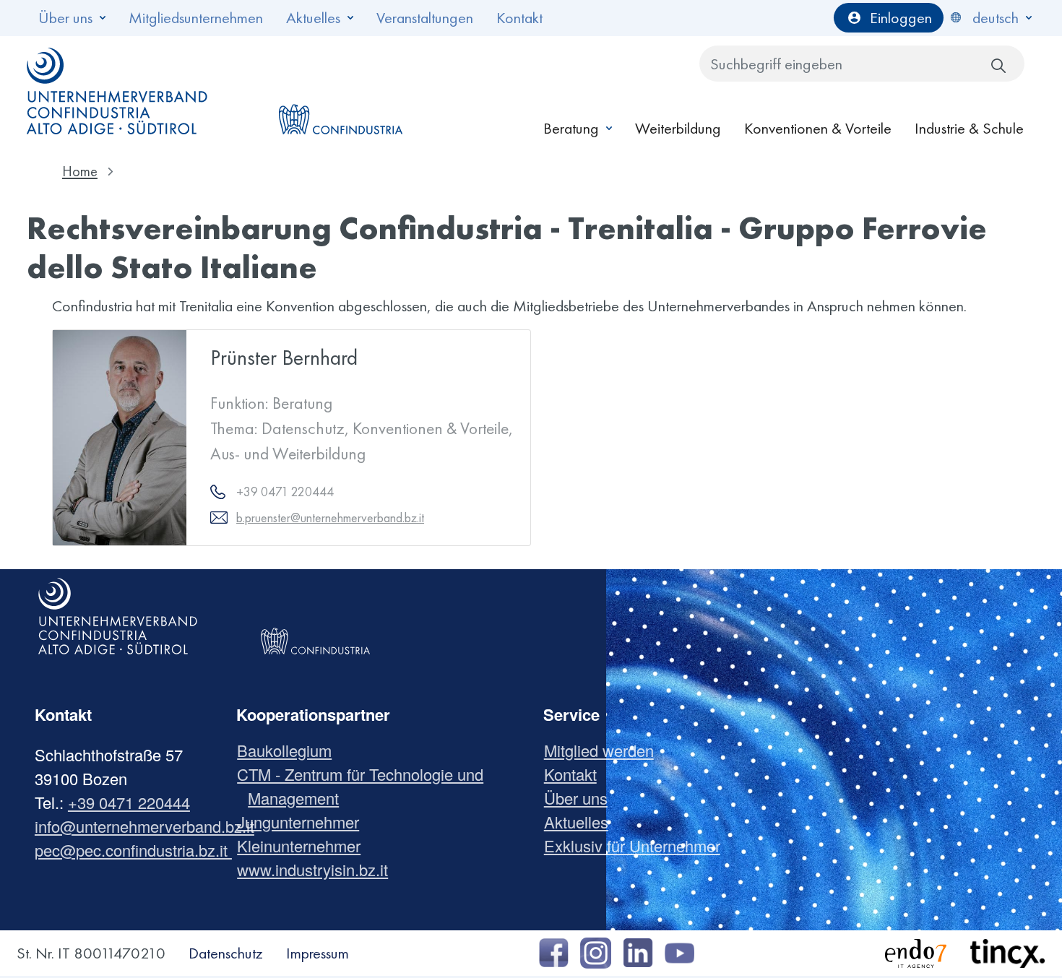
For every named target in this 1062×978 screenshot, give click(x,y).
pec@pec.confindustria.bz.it (133, 850)
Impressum (317, 953)
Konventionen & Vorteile (818, 128)
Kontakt (519, 17)
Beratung (571, 128)
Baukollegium (290, 750)
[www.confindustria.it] (340, 91)
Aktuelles (313, 17)
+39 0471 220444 (129, 802)
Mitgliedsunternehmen (196, 17)
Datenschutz (226, 953)
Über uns (65, 17)
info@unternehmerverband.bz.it (144, 826)
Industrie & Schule (969, 128)
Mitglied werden (604, 750)
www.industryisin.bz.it (318, 869)
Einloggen (901, 17)
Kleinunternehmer (304, 845)
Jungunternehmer (303, 821)
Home (80, 171)
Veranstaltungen (424, 17)
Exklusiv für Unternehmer (637, 845)
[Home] (118, 91)
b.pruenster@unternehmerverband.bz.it (330, 517)
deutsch (995, 17)
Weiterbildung (678, 128)
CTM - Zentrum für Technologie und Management (365, 786)
